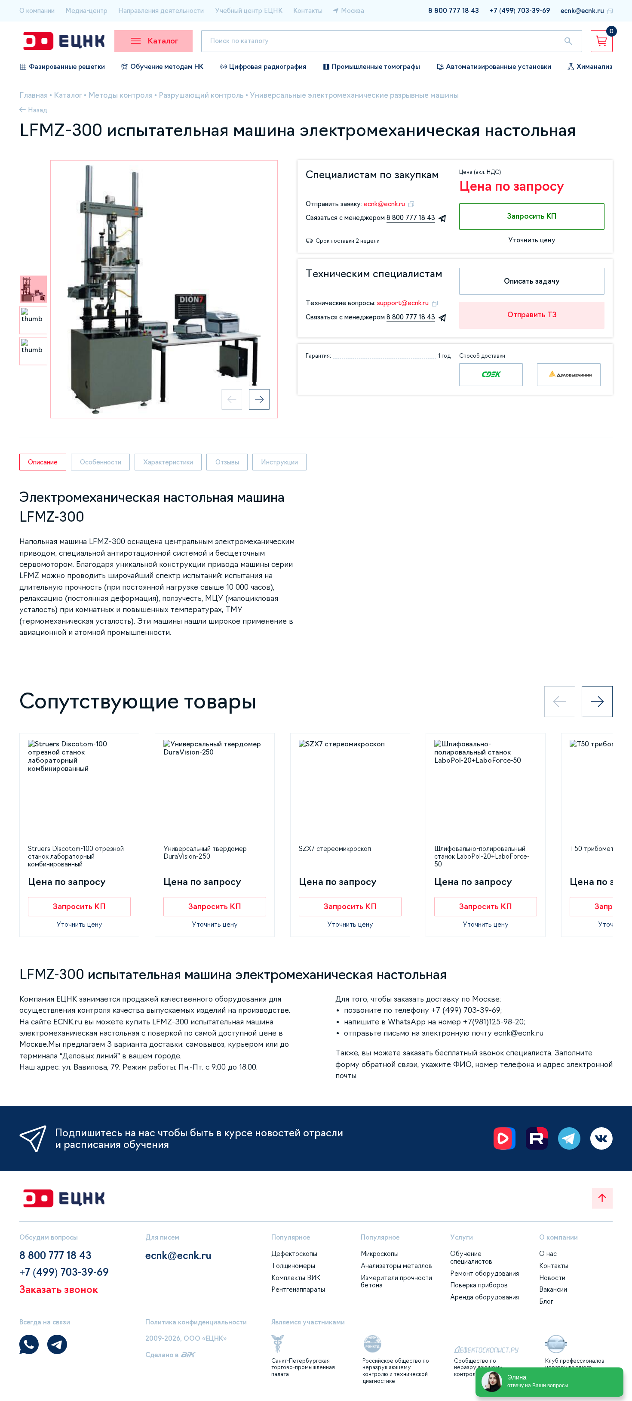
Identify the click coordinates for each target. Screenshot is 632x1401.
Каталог (68, 95)
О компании (37, 10)
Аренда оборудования (484, 1297)
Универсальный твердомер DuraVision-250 (205, 852)
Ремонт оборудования (484, 1273)
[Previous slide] (231, 399)
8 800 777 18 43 (453, 10)
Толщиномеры (293, 1265)
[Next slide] (259, 399)
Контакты (307, 10)
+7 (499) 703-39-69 (520, 10)
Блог (546, 1301)
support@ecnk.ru (403, 303)
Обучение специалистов (471, 1257)
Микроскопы (380, 1253)
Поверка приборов (479, 1285)
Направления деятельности (161, 10)
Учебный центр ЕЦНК (248, 10)
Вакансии (553, 1289)
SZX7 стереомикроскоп (335, 848)
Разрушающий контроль (201, 95)
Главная (33, 95)
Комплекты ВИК (295, 1277)
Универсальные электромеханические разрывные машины (354, 95)
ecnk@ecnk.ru (582, 10)
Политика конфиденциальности (196, 1322)
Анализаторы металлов (396, 1265)
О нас (548, 1253)
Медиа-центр (86, 10)
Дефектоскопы (294, 1253)
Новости (552, 1277)
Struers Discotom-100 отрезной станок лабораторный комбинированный (76, 856)
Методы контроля (120, 95)
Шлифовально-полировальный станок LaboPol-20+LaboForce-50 (482, 856)
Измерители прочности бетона (396, 1281)
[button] (33, 289)
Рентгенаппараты (298, 1289)
